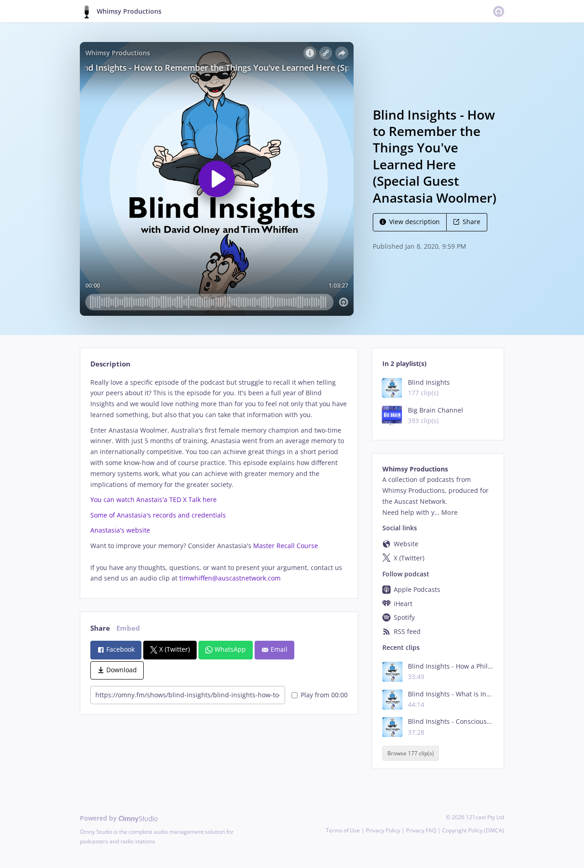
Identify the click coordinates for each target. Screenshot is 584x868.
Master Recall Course (285, 545)
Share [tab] (100, 628)
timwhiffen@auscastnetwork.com (230, 578)
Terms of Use (343, 830)
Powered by (99, 818)
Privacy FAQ (421, 830)
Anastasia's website (120, 530)
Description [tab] (110, 364)
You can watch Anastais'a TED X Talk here (153, 499)
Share (471, 221)
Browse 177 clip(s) (410, 753)
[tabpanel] (218, 480)
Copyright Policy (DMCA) (473, 830)
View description (414, 221)
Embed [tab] (128, 628)
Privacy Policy (383, 830)
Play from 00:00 (324, 694)
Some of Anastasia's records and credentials (158, 515)
